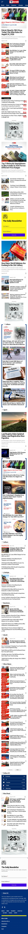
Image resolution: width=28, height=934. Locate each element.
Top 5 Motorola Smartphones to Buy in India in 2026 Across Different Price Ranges (13, 165)
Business (4, 86)
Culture (4, 706)
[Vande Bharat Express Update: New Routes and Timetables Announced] (14, 395)
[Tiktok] (14, 785)
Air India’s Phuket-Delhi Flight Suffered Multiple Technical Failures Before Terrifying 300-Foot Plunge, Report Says (18, 92)
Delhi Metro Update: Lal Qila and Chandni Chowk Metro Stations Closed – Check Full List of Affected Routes (18, 288)
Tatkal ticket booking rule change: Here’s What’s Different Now (18, 730)
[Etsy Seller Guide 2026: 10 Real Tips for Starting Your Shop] (5, 65)
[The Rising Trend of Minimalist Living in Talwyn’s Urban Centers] (5, 187)
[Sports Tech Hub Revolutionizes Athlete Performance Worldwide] (5, 609)
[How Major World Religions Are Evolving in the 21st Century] (14, 251)
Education (5, 260)
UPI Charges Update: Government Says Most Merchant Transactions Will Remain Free (18, 710)
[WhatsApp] (14, 788)
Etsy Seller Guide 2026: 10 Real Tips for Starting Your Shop (18, 64)
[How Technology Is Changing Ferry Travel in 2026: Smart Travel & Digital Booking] (14, 487)
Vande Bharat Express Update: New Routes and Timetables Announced (13, 403)
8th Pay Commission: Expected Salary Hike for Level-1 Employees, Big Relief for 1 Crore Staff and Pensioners (18, 296)
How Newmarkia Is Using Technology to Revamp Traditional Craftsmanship (17, 580)
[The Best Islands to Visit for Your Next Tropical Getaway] (5, 640)
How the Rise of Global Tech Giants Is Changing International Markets (18, 180)
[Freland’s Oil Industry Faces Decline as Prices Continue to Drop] (5, 208)
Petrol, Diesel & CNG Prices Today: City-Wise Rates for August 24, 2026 (11, 32)
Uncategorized (6, 717)
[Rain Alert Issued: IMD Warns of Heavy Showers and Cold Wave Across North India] (14, 353)
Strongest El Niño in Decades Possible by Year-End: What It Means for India (17, 72)
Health (4, 582)
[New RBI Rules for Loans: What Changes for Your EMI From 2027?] (14, 507)
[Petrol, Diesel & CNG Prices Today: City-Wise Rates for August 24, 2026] (14, 18)
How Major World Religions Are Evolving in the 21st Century (13, 264)
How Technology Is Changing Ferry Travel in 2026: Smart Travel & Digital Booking (17, 45)
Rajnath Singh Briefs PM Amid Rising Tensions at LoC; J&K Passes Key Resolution (17, 764)
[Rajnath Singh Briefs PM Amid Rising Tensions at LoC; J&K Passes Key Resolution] (5, 763)
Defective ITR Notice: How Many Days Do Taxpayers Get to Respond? (18, 85)
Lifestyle (4, 681)
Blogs (3, 44)
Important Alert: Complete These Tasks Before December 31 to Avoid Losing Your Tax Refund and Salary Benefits (14, 383)
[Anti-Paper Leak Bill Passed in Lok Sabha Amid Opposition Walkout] (5, 799)
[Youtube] (14, 782)
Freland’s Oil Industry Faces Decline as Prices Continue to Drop (17, 208)
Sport (3, 685)
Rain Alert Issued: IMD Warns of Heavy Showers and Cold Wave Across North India (12, 362)
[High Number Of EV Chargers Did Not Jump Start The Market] (5, 453)
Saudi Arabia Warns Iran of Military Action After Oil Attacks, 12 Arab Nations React (18, 737)
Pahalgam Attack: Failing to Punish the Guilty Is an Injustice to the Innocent (17, 549)
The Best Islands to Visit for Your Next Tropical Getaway (17, 641)
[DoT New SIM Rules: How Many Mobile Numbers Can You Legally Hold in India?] (14, 526)
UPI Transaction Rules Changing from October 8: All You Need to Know (18, 703)
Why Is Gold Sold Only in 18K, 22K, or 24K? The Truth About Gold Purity (17, 676)
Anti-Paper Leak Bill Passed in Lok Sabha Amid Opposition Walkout (17, 800)
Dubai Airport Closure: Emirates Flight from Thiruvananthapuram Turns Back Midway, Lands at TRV (13, 629)
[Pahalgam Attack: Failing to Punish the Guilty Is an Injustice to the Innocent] (5, 548)
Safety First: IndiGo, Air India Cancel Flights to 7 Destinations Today (18, 757)
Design (4, 643)
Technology (5, 46)
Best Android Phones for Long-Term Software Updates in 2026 (16, 281)
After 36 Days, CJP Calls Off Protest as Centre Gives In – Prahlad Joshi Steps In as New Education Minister (14, 342)
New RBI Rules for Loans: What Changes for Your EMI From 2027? (18, 52)
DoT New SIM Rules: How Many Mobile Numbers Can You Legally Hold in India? (18, 58)
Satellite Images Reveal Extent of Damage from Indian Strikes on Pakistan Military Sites (18, 744)
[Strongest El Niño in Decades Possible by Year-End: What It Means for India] (5, 72)
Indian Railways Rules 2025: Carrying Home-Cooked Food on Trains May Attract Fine (18, 193)
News (3, 54)
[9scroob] (14, 1)
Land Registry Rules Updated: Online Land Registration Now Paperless (12, 436)
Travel (3, 47)
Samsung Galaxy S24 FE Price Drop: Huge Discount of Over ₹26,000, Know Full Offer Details (18, 750)
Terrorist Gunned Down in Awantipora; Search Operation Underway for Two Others (17, 723)
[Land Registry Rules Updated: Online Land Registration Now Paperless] (14, 422)
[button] (2, 1)
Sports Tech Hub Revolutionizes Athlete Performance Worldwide (16, 610)
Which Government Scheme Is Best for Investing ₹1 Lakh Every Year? (18, 682)
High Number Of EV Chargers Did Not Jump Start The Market (18, 454)
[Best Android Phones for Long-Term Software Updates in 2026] (5, 280)
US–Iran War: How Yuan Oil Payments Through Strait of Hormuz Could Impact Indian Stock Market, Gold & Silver (17, 696)
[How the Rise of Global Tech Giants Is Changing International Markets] (5, 180)
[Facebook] (14, 776)
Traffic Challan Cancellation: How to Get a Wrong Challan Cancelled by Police (18, 717)
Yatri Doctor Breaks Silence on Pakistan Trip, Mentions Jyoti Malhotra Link (17, 669)
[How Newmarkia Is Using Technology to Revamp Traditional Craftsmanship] (5, 579)
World (3, 670)
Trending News (4, 94)
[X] (14, 779)
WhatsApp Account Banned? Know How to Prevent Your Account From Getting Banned (18, 78)
